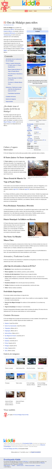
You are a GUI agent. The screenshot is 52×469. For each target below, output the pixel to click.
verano (30, 141)
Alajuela (7, 323)
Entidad (29, 125)
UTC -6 (44, 140)
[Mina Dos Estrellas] (41, 51)
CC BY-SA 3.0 (25, 461)
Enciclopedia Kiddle (27, 443)
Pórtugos (7, 345)
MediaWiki (21, 464)
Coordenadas (30, 124)
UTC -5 (35, 141)
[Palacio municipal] (36, 40)
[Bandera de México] (34, 127)
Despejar (47, 8)
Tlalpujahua (7, 328)
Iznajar (6, 338)
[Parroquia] (41, 59)
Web (26, 11)
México (37, 127)
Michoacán (12, 33)
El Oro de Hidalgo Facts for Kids (20, 414)
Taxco (6, 350)
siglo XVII (15, 189)
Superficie (29, 130)
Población (29, 135)
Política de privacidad (29, 465)
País (29, 127)
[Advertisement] (26, 16)
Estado (29, 129)
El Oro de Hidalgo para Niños (11, 448)
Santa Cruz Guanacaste (10, 326)
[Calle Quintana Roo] (31, 51)
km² (38, 132)
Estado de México (38, 129)
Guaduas (7, 340)
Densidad (30, 138)
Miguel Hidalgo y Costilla (10, 122)
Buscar (49, 7)
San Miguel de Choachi (10, 335)
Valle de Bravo (8, 333)
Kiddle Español (7, 465)
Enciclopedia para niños (9, 25)
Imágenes (30, 11)
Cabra (6, 348)
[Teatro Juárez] (31, 59)
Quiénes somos (20, 465)
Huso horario (30, 140)
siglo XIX (27, 189)
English (35, 11)
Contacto (38, 465)
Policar (6, 343)
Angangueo (7, 330)
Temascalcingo (7, 35)
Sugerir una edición (36, 452)
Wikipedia (42, 462)
